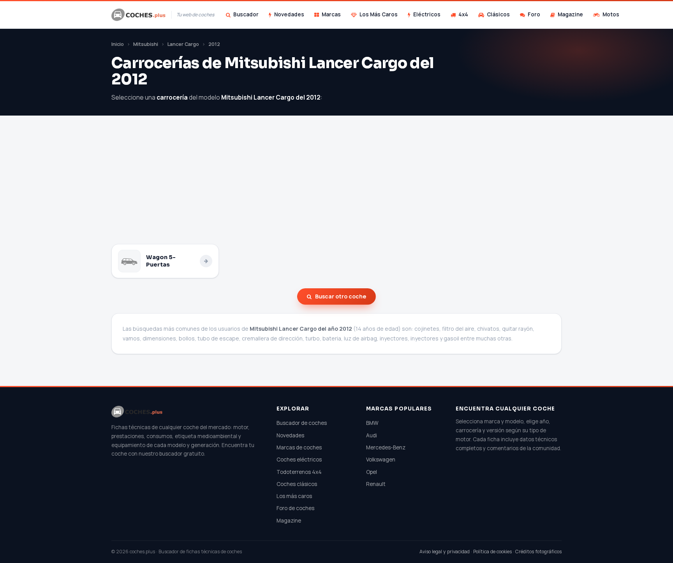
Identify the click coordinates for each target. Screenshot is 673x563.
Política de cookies (492, 551)
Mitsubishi (145, 44)
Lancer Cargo (183, 44)
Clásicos (498, 14)
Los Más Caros (378, 14)
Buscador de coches (302, 422)
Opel (371, 471)
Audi (371, 435)
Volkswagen (380, 459)
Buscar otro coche (340, 296)
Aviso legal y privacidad (444, 551)
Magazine (570, 14)
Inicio (117, 44)
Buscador (246, 14)
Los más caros (294, 496)
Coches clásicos (297, 484)
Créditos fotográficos (538, 551)
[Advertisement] (336, 185)
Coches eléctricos (299, 459)
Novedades (289, 14)
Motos (611, 14)
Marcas (331, 14)
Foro (534, 14)
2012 (214, 44)
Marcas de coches (299, 447)
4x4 (463, 14)
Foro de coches (295, 508)
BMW (372, 422)
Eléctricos (426, 14)
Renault (376, 484)
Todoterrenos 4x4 (299, 471)
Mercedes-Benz (385, 447)
